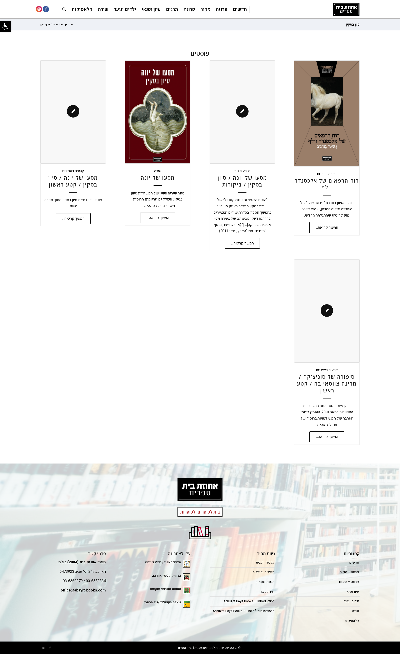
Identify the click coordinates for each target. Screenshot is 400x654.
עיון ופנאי (352, 591)
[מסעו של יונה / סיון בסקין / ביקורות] (242, 112)
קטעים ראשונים (73, 171)
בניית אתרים (185, 648)
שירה (157, 171)
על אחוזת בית (265, 562)
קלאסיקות (352, 620)
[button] (5, 26)
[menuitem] (240, 9)
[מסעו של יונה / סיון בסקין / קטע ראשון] (73, 112)
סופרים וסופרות (263, 572)
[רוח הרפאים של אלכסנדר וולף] (327, 113)
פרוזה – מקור (349, 572)
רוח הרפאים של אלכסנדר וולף (327, 184)
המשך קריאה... (326, 227)
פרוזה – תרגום (349, 581)
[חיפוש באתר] (64, 9)
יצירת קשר (267, 591)
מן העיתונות (242, 171)
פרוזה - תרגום (326, 174)
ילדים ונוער (351, 601)
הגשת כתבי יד (265, 581)
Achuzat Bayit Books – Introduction (249, 601)
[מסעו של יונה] (157, 112)
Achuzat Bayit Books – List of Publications (243, 611)
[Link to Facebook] (46, 9)
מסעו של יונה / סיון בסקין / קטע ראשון (73, 181)
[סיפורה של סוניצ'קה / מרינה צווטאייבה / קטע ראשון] (327, 311)
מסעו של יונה (158, 177)
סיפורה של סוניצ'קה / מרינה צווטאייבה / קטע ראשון (327, 383)
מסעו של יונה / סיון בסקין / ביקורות (242, 181)
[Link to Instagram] (39, 9)
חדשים (354, 562)
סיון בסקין (353, 24)
